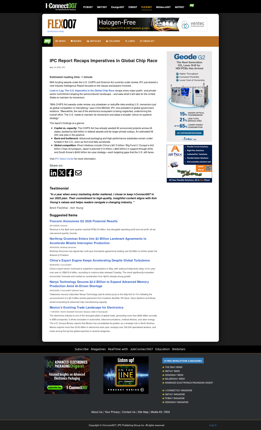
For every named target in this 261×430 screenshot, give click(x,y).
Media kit (149, 41)
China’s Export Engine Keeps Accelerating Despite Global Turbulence (100, 260)
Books (77, 41)
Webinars (178, 349)
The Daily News (173, 367)
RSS (167, 412)
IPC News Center (64, 158)
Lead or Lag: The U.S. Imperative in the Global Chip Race (82, 90)
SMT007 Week (172, 371)
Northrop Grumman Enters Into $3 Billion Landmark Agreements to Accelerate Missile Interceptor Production (98, 240)
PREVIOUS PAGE (56, 31)
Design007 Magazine (176, 402)
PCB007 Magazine (175, 398)
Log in (213, 425)
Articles (95, 41)
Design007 (117, 8)
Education (162, 349)
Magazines (98, 349)
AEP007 (179, 8)
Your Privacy (112, 412)
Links (131, 41)
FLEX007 (146, 8)
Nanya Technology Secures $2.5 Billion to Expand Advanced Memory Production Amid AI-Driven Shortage (99, 283)
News (62, 41)
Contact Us (128, 412)
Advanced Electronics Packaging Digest (189, 382)
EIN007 (133, 8)
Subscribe (82, 349)
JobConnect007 (141, 349)
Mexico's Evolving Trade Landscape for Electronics (86, 307)
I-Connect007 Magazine (178, 390)
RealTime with (118, 349)
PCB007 (88, 8)
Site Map (143, 412)
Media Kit (156, 412)
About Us (96, 412)
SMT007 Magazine (175, 394)
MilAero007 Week (175, 378)
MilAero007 (163, 8)
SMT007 (102, 8)
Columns (114, 41)
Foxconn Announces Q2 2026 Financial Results (84, 221)
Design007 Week (174, 374)
